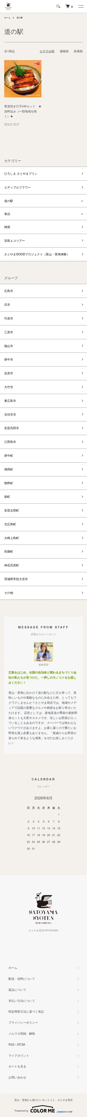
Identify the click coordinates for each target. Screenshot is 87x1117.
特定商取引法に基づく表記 (26, 1011)
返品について (17, 989)
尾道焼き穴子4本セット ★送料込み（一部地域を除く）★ (22, 111)
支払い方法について (21, 1000)
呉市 (7, 304)
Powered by (21, 1110)
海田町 (8, 469)
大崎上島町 (11, 538)
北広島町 (10, 524)
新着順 (78, 51)
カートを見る (17, 1066)
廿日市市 (10, 414)
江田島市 (10, 442)
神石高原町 (11, 565)
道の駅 (19, 17)
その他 (8, 592)
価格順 (64, 51)
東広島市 (10, 400)
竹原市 (8, 318)
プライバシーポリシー (23, 1022)
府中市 (8, 359)
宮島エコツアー (14, 240)
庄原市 (8, 373)
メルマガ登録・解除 (21, 1033)
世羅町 (8, 551)
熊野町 (8, 483)
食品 (7, 214)
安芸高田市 (11, 428)
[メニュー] (80, 6)
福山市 (8, 346)
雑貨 (7, 227)
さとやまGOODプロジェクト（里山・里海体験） (36, 254)
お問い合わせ (17, 1077)
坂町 (7, 496)
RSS (11, 1044)
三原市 (8, 332)
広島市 (8, 291)
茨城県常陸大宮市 (16, 579)
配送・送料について (21, 978)
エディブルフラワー (17, 187)
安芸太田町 (11, 510)
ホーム (7, 17)
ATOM (21, 1044)
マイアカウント (18, 1055)
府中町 (8, 455)
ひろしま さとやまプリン (21, 173)
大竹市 (8, 387)
